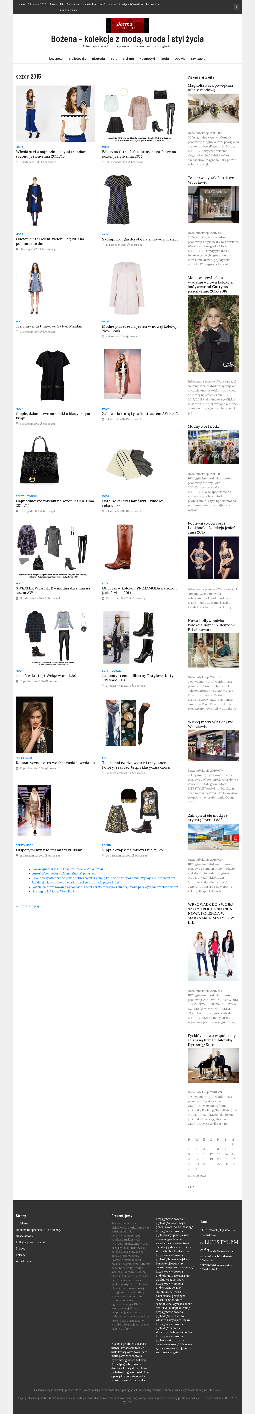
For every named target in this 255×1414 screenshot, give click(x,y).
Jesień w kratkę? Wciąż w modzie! (46, 675)
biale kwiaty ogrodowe (126, 1352)
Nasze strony (24, 1236)
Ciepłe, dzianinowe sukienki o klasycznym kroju (53, 415)
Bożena (106, 845)
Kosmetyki (147, 59)
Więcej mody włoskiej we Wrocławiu (210, 724)
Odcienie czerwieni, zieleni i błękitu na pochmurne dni (50, 241)
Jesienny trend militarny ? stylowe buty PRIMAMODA (138, 677)
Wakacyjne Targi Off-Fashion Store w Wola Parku (67, 869)
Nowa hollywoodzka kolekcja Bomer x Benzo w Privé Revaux (211, 625)
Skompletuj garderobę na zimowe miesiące (140, 239)
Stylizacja (198, 59)
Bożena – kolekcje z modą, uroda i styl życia (127, 38)
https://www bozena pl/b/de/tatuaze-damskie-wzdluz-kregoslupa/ (173, 1275)
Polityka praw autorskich (32, 1242)
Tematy (20, 1255)
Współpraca (23, 1261)
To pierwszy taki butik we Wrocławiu (211, 180)
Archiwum (22, 1223)
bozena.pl (56, 59)
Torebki (32, 496)
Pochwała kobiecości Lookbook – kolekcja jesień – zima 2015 (213, 527)
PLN (207, 1256)
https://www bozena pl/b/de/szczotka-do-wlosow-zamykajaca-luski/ (173, 1316)
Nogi (105, 758)
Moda (165, 59)
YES (219, 1265)
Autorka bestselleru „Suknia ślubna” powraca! (64, 873)
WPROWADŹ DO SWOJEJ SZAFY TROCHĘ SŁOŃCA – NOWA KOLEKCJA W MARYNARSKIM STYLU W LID (211, 913)
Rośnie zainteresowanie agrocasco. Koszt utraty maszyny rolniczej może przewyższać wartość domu (105, 887)
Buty (114, 59)
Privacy (20, 1248)
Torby (20, 496)
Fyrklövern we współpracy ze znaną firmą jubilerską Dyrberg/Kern (212, 1040)
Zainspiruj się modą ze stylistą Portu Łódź (208, 817)
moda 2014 (215, 1251)
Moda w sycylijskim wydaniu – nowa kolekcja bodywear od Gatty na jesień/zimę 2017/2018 (210, 284)
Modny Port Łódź (203, 426)
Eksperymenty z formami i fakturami (49, 850)
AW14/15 (217, 1230)
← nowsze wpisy (27, 906)
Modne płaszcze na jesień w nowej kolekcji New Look (140, 328)
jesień (226, 1230)
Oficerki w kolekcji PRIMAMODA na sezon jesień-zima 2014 (139, 590)
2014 (204, 1230)
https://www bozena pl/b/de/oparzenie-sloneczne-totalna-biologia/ (174, 1328)
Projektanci (24, 758)
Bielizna (128, 59)
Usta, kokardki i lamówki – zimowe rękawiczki (133, 503)
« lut (191, 1187)
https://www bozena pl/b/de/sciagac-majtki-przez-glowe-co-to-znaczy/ (174, 1223)
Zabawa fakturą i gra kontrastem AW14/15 (140, 413)
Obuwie (180, 59)
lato (209, 1235)
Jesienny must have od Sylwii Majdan (49, 326)
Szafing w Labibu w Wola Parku (54, 891)
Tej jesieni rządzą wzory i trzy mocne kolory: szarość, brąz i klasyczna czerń (136, 765)
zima (224, 1265)
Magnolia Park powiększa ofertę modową (210, 87)
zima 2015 (211, 1269)
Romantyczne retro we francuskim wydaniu (55, 762)
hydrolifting (119, 1360)
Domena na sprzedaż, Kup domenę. (38, 1230)
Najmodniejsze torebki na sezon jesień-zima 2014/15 (55, 503)
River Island (217, 1256)
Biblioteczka (78, 59)
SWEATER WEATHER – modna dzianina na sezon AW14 (53, 590)
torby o (139, 1348)
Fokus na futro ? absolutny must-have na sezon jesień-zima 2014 (139, 154)
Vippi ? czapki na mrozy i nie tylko (132, 850)
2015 (210, 1230)
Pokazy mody (24, 845)
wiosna (211, 1265)
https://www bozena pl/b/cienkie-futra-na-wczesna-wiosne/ (171, 1340)
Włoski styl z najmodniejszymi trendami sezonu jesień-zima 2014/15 (52, 154)
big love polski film (137, 1372)
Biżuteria (98, 59)
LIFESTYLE (219, 1241)
